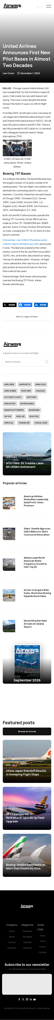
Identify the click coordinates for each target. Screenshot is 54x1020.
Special (9, 422)
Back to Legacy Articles (27, 316)
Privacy (42, 946)
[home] (12, 6)
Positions (12, 947)
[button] (40, 6)
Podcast (43, 952)
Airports (24, 384)
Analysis (40, 384)
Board (12, 936)
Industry (10, 403)
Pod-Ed (20, 416)
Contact (12, 942)
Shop (42, 935)
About (12, 931)
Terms (43, 941)
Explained (10, 390)
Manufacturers (14, 410)
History (32, 397)
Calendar (27, 942)
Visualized (41, 422)
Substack (27, 947)
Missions (34, 410)
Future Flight (13, 397)
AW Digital (27, 936)
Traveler (24, 422)
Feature (26, 390)
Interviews (27, 403)
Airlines (9, 384)
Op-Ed (7, 416)
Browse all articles (27, 731)
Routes (34, 416)
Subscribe (27, 931)
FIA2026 (40, 390)
